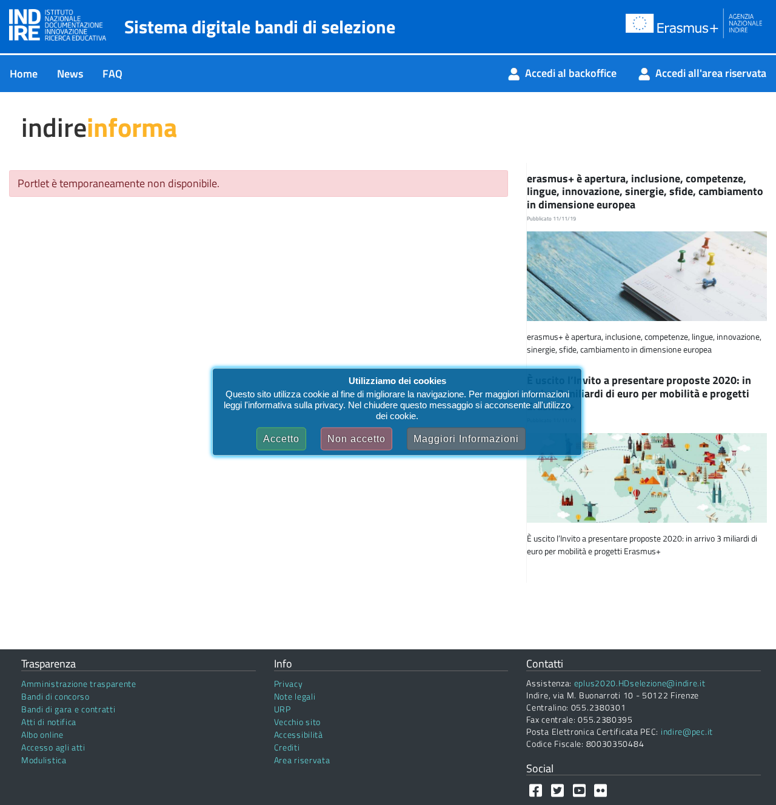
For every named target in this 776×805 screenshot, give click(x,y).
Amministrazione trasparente (78, 683)
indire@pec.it (687, 731)
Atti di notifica (48, 721)
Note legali (295, 696)
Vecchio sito (297, 721)
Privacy (288, 683)
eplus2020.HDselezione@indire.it (640, 683)
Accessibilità (298, 734)
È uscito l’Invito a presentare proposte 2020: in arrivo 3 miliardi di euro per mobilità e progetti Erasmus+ (639, 393)
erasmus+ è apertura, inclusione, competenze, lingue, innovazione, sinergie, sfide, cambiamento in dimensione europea (645, 191)
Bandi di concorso (55, 696)
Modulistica (44, 760)
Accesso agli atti (53, 747)
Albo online (42, 734)
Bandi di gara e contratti (68, 709)
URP (282, 709)
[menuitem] (23, 73)
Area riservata (302, 760)
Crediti (287, 747)
